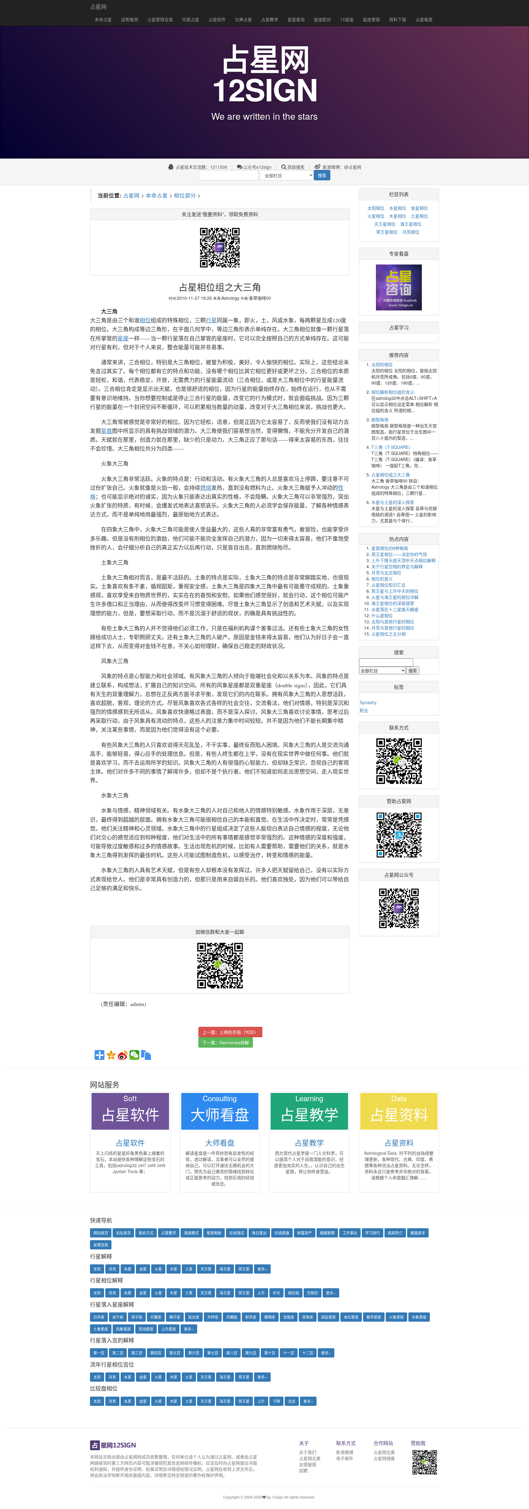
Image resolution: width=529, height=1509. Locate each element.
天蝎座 (231, 1316)
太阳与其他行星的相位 (392, 621)
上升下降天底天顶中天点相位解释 (403, 560)
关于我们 (307, 1452)
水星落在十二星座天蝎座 (394, 609)
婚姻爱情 (327, 1232)
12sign (278, 1497)
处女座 (193, 1316)
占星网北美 (310, 1458)
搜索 (322, 175)
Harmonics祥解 (234, 1042)
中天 (276, 1292)
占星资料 (399, 1142)
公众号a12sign (257, 167)
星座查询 (296, 19)
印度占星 (190, 19)
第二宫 (117, 1352)
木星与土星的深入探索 (392, 502)
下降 (276, 1401)
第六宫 (193, 1352)
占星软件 (217, 19)
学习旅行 (372, 1232)
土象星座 (100, 1328)
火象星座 (396, 1316)
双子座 (136, 1316)
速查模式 (191, 1232)
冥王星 (243, 1268)
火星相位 (376, 216)
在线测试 (236, 1232)
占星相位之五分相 (388, 634)
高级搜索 (296, 167)
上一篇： (230, 1032)
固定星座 (328, 1316)
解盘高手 (418, 1232)
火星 (158, 1268)
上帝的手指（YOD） (238, 1032)
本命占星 (103, 19)
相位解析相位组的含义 (392, 392)
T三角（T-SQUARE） (392, 447)
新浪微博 (344, 1452)
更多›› (262, 1268)
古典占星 (243, 19)
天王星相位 (385, 224)
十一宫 (288, 1352)
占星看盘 (424, 19)
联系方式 (146, 1232)
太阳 (97, 1268)
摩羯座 (269, 1316)
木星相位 (397, 216)
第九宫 (250, 1352)
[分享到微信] (134, 1055)
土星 (189, 1268)
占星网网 (132, 1457)
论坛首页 (123, 1232)
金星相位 (419, 208)
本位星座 (351, 1316)
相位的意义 (382, 579)
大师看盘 (219, 1142)
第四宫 (155, 1352)
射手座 (250, 1316)
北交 (291, 1401)
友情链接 (307, 1464)
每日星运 (259, 1232)
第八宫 (231, 1352)
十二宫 (307, 1352)
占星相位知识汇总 (388, 585)
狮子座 (174, 1316)
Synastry (368, 702)
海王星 (225, 1268)
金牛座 (117, 1316)
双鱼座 (307, 1316)
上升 (261, 1292)
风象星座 (123, 1328)
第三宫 (136, 1352)
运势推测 (129, 19)
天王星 (206, 1268)
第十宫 (269, 1352)
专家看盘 (399, 253)
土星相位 (419, 216)
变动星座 (146, 1328)
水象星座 (419, 1316)
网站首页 (100, 1232)
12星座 (347, 19)
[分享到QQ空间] (111, 1055)
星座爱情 (371, 19)
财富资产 (304, 1232)
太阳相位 (376, 208)
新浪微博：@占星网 (341, 167)
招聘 (303, 1470)
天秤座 (212, 1316)
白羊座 (98, 1316)
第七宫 (212, 1352)
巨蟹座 (155, 1316)
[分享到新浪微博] (123, 1055)
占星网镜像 (384, 1458)
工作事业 (350, 1232)
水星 (127, 1268)
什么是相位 (382, 615)
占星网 (98, 6)
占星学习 (399, 327)
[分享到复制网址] (146, 1055)
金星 (143, 1268)
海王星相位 (411, 224)
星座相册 (214, 1232)
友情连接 (100, 1244)
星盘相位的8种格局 (389, 548)
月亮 (112, 1268)
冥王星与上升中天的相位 (394, 591)
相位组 (293, 1292)
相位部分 (185, 195)
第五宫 (174, 1352)
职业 (364, 710)
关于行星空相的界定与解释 (397, 566)
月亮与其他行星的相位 (392, 628)
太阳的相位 (382, 364)
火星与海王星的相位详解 (394, 597)
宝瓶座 (288, 1316)
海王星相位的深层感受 (392, 603)
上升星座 (168, 1328)
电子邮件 (344, 1458)
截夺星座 (373, 1316)
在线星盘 (282, 1232)
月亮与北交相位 (386, 572)
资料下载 (397, 19)
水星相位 (397, 208)
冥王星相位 (387, 232)
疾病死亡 (395, 1232)
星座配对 (322, 19)
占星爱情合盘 (160, 19)
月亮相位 (410, 232)
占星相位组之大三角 (390, 474)
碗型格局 (379, 419)
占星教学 (269, 19)
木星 (173, 1268)
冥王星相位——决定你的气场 (399, 554)
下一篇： (225, 1042)
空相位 (312, 1292)
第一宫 (98, 1352)
